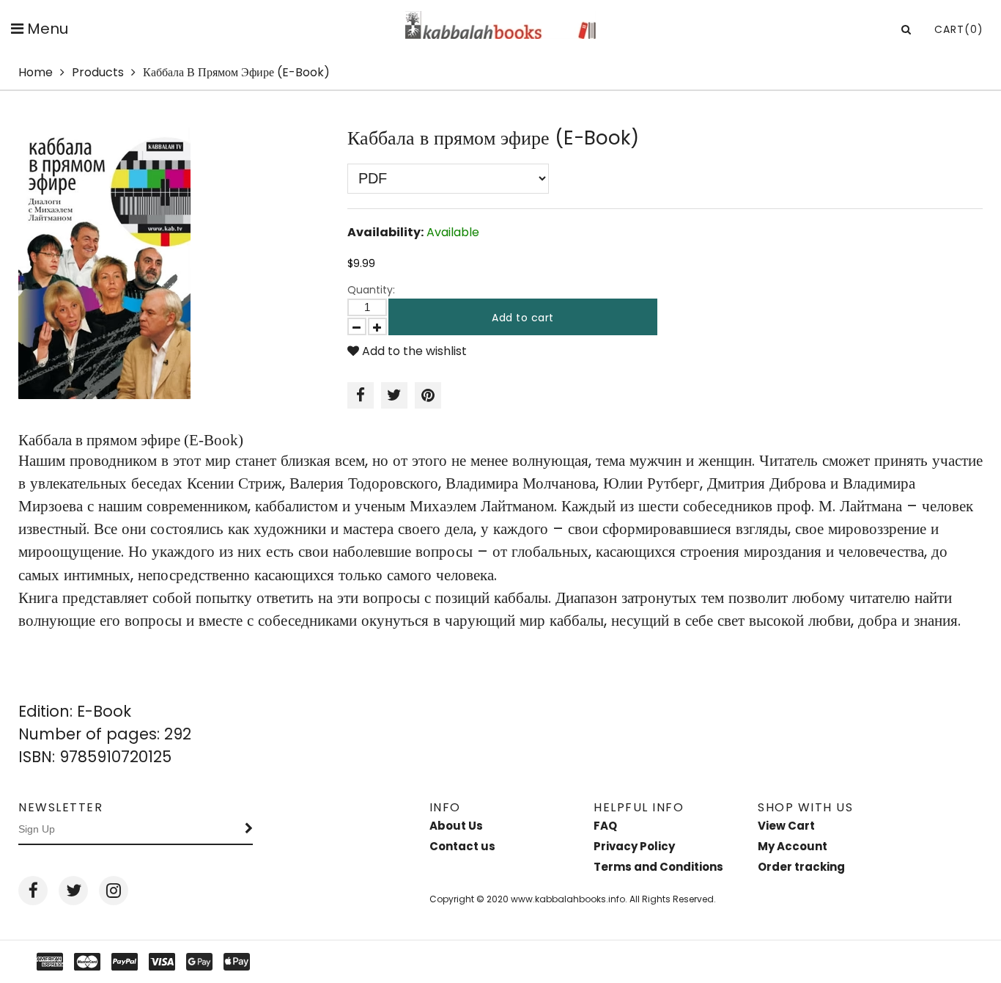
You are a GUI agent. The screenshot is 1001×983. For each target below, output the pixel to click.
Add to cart (523, 317)
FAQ (605, 825)
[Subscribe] (249, 829)
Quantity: (371, 289)
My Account (792, 846)
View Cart (786, 825)
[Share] (360, 395)
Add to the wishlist (413, 351)
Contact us (462, 846)
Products (98, 72)
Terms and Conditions (658, 866)
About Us (456, 825)
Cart (958, 29)
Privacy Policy (634, 846)
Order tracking (801, 866)
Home (35, 72)
